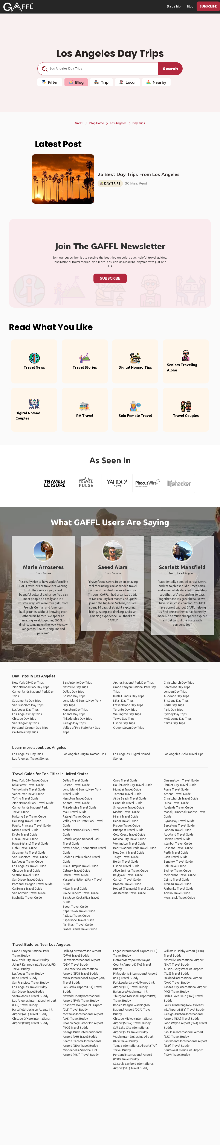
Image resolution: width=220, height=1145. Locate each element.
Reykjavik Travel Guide (128, 875)
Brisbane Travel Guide (178, 848)
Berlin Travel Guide (126, 861)
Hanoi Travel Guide (125, 821)
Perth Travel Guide (176, 852)
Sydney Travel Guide (177, 870)
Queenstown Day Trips (128, 727)
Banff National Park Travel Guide (134, 848)
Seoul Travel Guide (75, 906)
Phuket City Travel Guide (180, 785)
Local (131, 82)
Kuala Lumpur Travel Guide (80, 866)
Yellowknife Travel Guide (29, 789)
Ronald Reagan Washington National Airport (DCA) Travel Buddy (132, 1009)
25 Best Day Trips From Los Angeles (139, 174)
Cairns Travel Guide (176, 879)
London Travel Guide (177, 830)
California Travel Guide (27, 888)
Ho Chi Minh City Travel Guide (132, 785)
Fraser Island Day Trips (128, 705)
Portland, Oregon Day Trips (30, 727)
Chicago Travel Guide (26, 870)
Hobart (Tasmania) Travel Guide (133, 888)
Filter (53, 82)
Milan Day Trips (123, 700)
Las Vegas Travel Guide (27, 861)
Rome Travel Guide (176, 789)
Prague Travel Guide (126, 825)
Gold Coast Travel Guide (129, 834)
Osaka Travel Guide (25, 839)
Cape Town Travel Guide (79, 911)
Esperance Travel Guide (78, 920)
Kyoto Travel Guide (24, 834)
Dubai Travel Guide (176, 803)
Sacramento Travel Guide (29, 852)
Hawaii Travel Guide (76, 875)
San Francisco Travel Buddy (30, 982)
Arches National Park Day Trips (133, 682)
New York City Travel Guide (30, 780)
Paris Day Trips (173, 709)
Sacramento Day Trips (26, 700)
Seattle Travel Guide (25, 875)
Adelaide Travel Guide (178, 807)
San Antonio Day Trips (77, 682)
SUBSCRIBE (208, 6)
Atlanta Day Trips (74, 714)
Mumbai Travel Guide (127, 789)
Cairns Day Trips (174, 723)
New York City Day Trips (28, 682)
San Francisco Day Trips (28, 705)
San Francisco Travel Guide (30, 857)
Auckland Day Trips (176, 696)
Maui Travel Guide (75, 812)
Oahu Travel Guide (24, 848)
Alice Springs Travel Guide (130, 870)
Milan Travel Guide (75, 888)
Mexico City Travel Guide (129, 839)
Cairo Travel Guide (125, 780)
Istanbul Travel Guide (178, 843)
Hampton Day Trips (75, 709)
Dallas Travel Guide (76, 780)
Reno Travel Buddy (24, 978)
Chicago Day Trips (24, 718)
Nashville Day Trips (75, 687)
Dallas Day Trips (73, 691)
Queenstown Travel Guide (181, 780)
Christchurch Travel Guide (181, 798)
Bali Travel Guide (175, 866)
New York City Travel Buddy (30, 960)
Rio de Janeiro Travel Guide (81, 893)
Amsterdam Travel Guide (129, 893)
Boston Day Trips (74, 696)
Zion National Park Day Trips (30, 687)
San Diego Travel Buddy (28, 991)
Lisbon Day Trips (124, 723)
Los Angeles (118, 123)
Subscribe (110, 278)
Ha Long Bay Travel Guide (29, 816)
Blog (190, 6)
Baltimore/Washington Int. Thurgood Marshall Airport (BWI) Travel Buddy (134, 996)
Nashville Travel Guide (27, 897)
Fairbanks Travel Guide (179, 888)
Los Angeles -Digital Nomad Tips (84, 754)
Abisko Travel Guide (177, 893)
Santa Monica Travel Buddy (30, 996)
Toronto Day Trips (125, 709)
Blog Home (96, 123)
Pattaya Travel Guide (76, 915)
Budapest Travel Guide (128, 830)
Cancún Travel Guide (127, 879)
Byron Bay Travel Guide (179, 821)
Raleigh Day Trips (74, 723)
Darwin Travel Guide (177, 839)
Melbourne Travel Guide (180, 875)
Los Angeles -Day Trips (27, 754)
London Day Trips (175, 691)
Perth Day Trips (174, 705)
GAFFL (79, 123)
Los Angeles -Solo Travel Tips (183, 754)
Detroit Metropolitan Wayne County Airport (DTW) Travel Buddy (132, 964)
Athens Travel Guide (177, 794)
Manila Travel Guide (25, 830)
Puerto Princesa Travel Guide (31, 825)
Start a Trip (174, 6)
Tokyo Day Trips (123, 718)
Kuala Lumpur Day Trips (128, 696)
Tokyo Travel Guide (126, 857)
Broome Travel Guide (127, 884)
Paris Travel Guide (176, 857)
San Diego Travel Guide (27, 879)
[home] (18, 7)
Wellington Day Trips (127, 714)
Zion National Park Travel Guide (33, 803)
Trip (104, 82)
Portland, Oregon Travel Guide (32, 884)
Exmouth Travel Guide (127, 803)
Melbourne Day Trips (178, 718)
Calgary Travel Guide (76, 870)
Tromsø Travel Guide (177, 884)
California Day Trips (25, 732)
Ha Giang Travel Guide (26, 821)
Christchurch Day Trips (179, 682)
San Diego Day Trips (25, 723)
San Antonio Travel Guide (29, 893)
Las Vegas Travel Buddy (28, 973)
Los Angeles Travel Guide (29, 866)
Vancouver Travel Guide (28, 794)
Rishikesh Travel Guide (78, 924)
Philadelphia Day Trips (77, 718)
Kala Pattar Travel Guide (28, 785)
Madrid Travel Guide (126, 812)
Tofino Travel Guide (25, 798)
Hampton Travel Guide (77, 798)
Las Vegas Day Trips (25, 709)
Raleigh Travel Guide (76, 816)
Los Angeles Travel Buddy (29, 987)
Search (170, 68)
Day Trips (139, 123)
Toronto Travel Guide (127, 794)
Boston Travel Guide (76, 785)
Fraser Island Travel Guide (80, 929)
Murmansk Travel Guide (179, 897)
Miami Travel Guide (125, 816)
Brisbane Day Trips (176, 700)
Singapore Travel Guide (128, 807)
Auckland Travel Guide (179, 834)
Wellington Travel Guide (129, 843)
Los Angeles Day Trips (27, 714)
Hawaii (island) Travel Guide (30, 843)
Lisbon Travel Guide (126, 866)
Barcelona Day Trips (177, 687)
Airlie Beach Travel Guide (130, 798)
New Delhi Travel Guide (128, 852)
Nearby (159, 82)
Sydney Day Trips (175, 714)
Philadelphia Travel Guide (79, 807)
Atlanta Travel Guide (76, 803)
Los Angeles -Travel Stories (30, 758)
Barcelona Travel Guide (179, 825)
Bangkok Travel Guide (178, 861)
